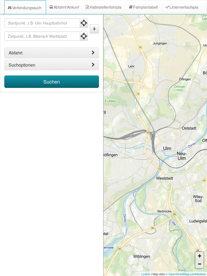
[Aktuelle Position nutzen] (84, 22)
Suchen (51, 81)
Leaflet (145, 274)
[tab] (52, 53)
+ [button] (199, 256)
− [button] (199, 264)
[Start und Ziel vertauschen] (94, 28)
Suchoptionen (22, 65)
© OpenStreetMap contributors (185, 274)
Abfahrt (15, 52)
